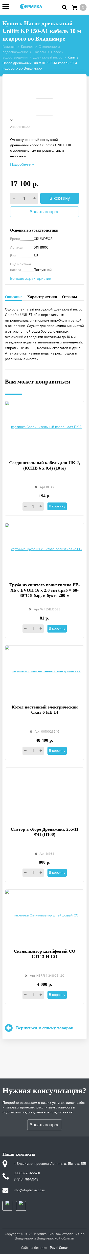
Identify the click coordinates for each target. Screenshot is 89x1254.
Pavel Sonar (59, 1248)
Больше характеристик (30, 278)
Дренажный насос (47, 57)
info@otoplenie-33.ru (29, 1190)
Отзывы (69, 297)
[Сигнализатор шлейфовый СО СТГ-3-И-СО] (44, 916)
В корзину (59, 198)
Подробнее (20, 164)
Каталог (27, 46)
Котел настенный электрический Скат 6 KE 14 (45, 710)
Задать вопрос (44, 211)
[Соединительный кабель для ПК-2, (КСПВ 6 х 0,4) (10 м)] (44, 428)
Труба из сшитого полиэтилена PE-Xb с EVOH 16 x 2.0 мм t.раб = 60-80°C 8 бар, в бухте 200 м (44, 590)
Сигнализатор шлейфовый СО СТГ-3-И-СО (44, 954)
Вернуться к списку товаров (44, 1027)
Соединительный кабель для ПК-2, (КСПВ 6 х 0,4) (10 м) (44, 465)
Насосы (40, 52)
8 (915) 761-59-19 (26, 1179)
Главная (9, 46)
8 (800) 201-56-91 (27, 1173)
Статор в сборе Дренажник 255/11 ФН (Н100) (44, 832)
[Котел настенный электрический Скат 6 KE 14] (44, 672)
